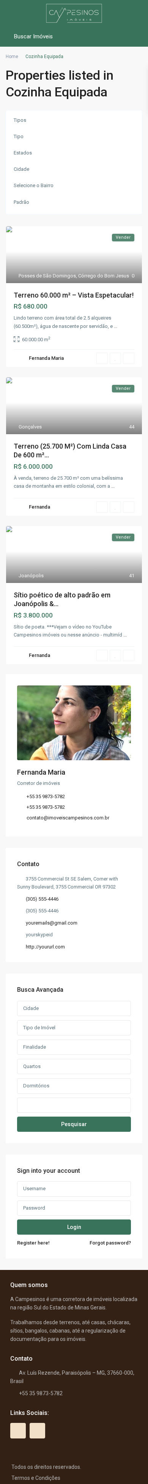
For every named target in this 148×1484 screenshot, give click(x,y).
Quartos (32, 1066)
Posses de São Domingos (47, 276)
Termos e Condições (35, 1478)
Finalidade (34, 1047)
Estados (23, 153)
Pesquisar (74, 1124)
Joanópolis (31, 575)
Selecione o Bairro (34, 185)
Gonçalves (30, 427)
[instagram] (37, 1430)
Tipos (20, 120)
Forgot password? (110, 1243)
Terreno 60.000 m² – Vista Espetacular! (74, 295)
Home (12, 56)
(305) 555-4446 (42, 899)
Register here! (33, 1243)
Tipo (19, 136)
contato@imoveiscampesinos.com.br (68, 818)
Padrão (21, 202)
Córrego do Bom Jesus (103, 276)
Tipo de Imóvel (39, 1027)
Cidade (21, 169)
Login (74, 1227)
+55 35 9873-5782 (46, 796)
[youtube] (18, 1430)
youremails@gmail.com (51, 923)
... (115, 326)
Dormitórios (36, 1086)
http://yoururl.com (45, 947)
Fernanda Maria (46, 358)
